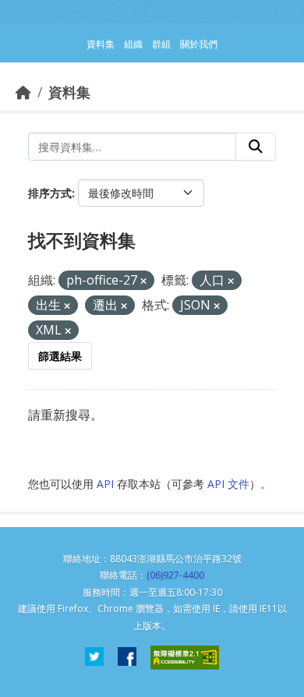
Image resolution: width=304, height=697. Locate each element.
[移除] (143, 281)
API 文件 (228, 483)
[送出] (255, 147)
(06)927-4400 (175, 575)
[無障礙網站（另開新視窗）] (185, 658)
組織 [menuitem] (133, 44)
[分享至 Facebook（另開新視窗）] (127, 658)
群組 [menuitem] (161, 44)
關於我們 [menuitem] (198, 44)
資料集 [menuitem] (101, 44)
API (105, 483)
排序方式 (50, 193)
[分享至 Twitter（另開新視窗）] (94, 658)
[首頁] (23, 92)
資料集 (69, 92)
